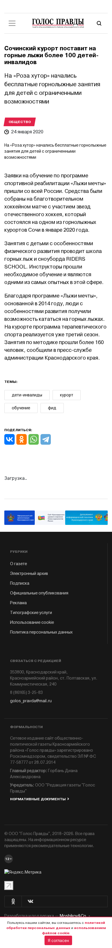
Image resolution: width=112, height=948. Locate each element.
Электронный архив (29, 573)
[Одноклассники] (21, 439)
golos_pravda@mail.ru (31, 700)
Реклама (18, 602)
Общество (20, 122)
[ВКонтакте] (9, 439)
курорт (66, 395)
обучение (21, 408)
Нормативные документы (38, 799)
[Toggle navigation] (12, 23)
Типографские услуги (31, 612)
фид (52, 408)
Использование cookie (32, 622)
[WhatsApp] (33, 439)
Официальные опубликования (39, 593)
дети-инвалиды (27, 395)
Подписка (19, 583)
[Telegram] (45, 439)
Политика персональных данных (41, 632)
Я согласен (58, 940)
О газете (18, 563)
